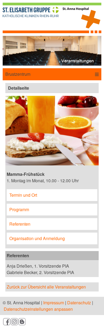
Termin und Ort (23, 195)
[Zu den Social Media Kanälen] (52, 322)
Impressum (53, 302)
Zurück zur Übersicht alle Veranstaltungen (46, 287)
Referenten (19, 224)
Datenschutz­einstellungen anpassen (38, 309)
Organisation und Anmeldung (37, 238)
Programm (19, 209)
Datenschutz (79, 302)
